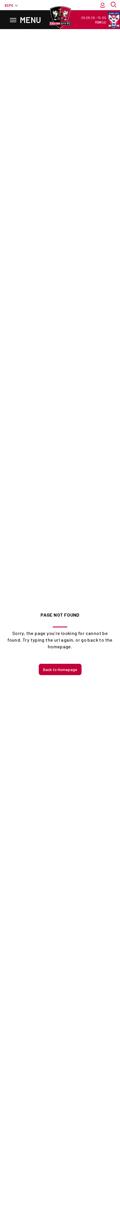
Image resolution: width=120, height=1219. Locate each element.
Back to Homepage (60, 669)
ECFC (9, 5)
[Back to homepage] (60, 17)
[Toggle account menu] (102, 5)
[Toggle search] (114, 5)
